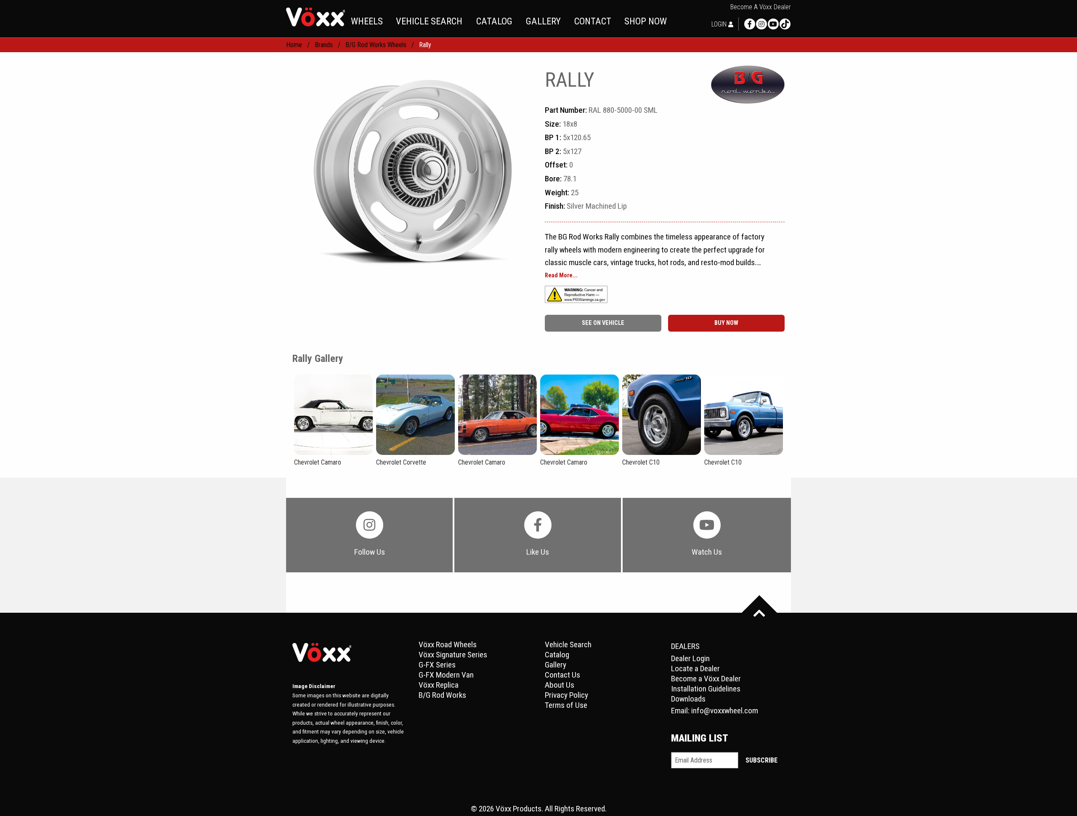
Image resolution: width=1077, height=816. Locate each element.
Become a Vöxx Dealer (760, 7)
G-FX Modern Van (446, 675)
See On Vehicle (603, 323)
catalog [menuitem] (494, 21)
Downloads (688, 699)
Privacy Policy (566, 695)
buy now (726, 323)
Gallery (555, 665)
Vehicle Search (568, 644)
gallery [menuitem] (543, 21)
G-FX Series (437, 665)
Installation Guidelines (705, 689)
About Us (559, 685)
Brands (324, 45)
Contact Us (562, 675)
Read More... (561, 276)
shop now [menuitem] (645, 21)
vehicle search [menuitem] (429, 21)
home (294, 45)
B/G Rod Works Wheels (375, 45)
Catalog (557, 654)
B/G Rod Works (442, 695)
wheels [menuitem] (367, 21)
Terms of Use (566, 705)
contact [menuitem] (592, 21)
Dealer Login (690, 658)
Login (719, 24)
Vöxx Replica (439, 685)
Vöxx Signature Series (453, 654)
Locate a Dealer (695, 668)
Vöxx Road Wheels (448, 644)
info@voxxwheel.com (724, 710)
